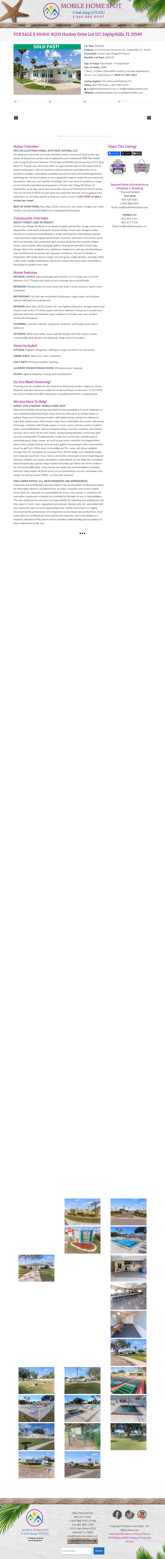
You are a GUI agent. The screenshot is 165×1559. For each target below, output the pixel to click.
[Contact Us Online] (82, 1543)
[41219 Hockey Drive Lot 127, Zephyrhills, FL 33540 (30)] (128, 867)
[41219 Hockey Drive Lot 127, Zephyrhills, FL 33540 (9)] (128, 623)
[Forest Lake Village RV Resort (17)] (82, 1408)
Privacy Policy (141, 1534)
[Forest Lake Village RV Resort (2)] (128, 1211)
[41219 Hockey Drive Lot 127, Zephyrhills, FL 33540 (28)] (36, 867)
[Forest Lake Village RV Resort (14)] (82, 1380)
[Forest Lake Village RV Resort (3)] (82, 1240)
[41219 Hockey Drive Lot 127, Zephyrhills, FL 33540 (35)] (82, 937)
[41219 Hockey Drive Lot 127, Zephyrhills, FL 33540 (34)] (36, 937)
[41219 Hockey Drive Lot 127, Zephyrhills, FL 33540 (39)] (128, 972)
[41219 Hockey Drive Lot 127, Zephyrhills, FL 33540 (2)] (82, 554)
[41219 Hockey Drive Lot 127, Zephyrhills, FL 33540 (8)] (82, 623)
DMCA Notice (130, 1537)
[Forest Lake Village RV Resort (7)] (128, 1268)
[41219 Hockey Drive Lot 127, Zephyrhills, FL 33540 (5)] (82, 588)
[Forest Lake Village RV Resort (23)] (82, 1464)
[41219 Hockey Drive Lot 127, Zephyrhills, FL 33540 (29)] (82, 867)
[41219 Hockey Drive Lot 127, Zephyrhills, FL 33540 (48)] (128, 1076)
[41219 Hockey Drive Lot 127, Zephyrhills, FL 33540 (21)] (128, 763)
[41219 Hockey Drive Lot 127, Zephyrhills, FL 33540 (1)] (36, 554)
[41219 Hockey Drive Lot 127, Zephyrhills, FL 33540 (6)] (128, 588)
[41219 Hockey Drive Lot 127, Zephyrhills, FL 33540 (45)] (128, 1041)
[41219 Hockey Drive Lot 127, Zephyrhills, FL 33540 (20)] (82, 763)
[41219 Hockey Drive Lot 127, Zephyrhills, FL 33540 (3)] (128, 554)
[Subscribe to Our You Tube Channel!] (142, 1520)
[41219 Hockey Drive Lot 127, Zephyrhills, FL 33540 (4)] (36, 588)
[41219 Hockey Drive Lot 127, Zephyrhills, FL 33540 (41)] (82, 1006)
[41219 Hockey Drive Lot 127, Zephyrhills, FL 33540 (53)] (82, 1146)
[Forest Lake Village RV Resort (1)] (82, 1211)
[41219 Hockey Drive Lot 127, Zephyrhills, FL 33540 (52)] (36, 1146)
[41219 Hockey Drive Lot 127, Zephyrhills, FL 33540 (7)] (36, 623)
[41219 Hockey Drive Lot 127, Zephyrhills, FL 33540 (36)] (128, 937)
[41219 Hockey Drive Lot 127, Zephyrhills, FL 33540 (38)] (82, 972)
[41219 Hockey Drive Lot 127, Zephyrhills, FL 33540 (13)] (36, 693)
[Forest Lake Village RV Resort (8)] (128, 1296)
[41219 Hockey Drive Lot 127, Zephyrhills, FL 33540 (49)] (36, 1111)
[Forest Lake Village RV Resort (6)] (82, 1271)
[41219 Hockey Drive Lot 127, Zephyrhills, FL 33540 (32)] (82, 902)
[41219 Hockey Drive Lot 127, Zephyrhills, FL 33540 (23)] (82, 797)
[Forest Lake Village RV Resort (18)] (128, 1408)
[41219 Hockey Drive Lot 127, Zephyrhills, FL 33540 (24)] (128, 797)
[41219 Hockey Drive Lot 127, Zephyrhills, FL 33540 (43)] (36, 1041)
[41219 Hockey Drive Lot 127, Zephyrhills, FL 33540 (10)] (36, 658)
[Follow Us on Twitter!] (129, 1520)
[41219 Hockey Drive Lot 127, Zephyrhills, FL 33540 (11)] (82, 658)
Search (99, 1551)
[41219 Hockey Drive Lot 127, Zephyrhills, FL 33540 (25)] (36, 832)
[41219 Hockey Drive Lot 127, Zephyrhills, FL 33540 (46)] (36, 1076)
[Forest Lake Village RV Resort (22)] (36, 1464)
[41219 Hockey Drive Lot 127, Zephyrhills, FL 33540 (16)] (36, 728)
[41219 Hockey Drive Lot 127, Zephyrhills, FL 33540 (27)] (128, 832)
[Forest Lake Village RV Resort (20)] (82, 1436)
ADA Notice (114, 1537)
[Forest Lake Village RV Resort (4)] (128, 1240)
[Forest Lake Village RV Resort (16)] (36, 1408)
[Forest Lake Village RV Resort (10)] (82, 1328)
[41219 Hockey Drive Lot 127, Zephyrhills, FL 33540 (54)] (128, 1146)
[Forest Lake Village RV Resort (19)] (36, 1436)
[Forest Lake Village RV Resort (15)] (128, 1380)
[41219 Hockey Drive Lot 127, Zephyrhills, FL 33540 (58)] (36, 1215)
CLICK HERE (83, 196)
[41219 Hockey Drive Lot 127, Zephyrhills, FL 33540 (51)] (128, 1111)
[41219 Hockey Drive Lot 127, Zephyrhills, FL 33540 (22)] (36, 797)
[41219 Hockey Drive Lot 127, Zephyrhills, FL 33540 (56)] (82, 1180)
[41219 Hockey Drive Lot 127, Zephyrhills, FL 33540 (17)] (82, 728)
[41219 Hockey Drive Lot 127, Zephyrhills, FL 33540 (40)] (36, 1006)
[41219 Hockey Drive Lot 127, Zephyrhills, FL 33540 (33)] (128, 902)
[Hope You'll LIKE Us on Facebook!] (117, 1520)
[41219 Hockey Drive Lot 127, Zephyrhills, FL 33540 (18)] (128, 728)
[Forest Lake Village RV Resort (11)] (128, 1324)
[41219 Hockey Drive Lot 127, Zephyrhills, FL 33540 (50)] (82, 1111)
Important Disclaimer (120, 1534)
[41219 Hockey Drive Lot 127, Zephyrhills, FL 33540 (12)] (128, 658)
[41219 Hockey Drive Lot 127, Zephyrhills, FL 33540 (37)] (36, 972)
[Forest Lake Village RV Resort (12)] (128, 1352)
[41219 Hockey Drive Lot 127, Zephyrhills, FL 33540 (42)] (128, 1006)
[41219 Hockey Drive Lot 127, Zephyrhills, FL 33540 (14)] (82, 693)
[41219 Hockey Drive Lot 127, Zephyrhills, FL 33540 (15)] (128, 693)
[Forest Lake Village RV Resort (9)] (36, 1328)
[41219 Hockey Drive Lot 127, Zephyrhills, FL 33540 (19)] (36, 763)
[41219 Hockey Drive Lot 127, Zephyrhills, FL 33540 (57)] (128, 1180)
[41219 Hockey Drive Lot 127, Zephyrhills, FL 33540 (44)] (82, 1041)
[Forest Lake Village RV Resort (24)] (128, 1468)
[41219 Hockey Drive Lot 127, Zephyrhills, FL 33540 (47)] (82, 1076)
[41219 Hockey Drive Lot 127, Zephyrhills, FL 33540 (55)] (36, 1180)
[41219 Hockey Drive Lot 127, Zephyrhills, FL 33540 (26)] (82, 832)
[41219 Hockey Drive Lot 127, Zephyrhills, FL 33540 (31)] (36, 902)
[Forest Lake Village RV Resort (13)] (36, 1380)
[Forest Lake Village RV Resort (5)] (36, 1268)
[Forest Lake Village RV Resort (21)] (128, 1436)
